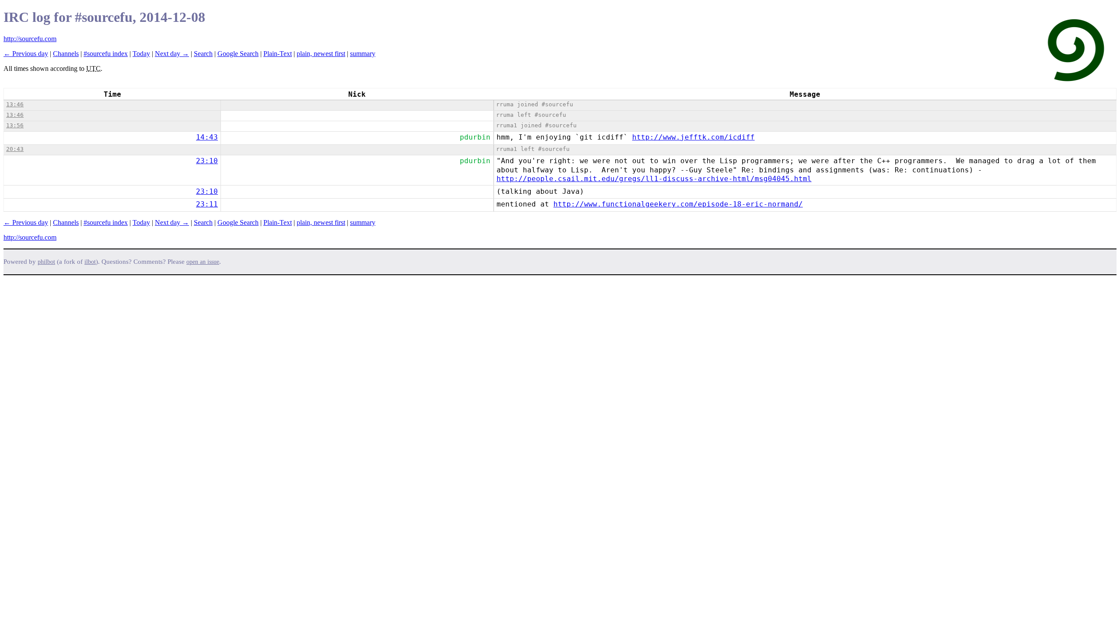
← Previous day (26, 53)
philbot (46, 262)
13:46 (15, 104)
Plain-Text (277, 53)
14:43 (207, 137)
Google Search (238, 53)
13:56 (15, 125)
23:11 (207, 204)
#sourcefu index (106, 53)
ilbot (90, 262)
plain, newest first (321, 53)
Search (203, 53)
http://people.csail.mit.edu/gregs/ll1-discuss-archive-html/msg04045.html (654, 179)
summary (362, 53)
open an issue (202, 262)
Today (141, 53)
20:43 (15, 149)
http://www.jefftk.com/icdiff (693, 137)
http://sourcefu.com (30, 38)
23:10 (207, 161)
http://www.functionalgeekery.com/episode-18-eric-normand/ (678, 204)
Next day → (172, 53)
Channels (66, 53)
